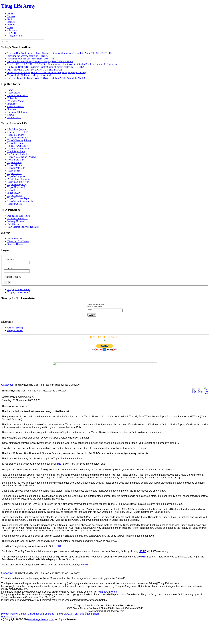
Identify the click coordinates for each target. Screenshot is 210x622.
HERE (60, 463)
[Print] (200, 392)
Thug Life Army (18, 6)
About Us (37, 613)
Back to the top (9, 616)
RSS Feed (79, 613)
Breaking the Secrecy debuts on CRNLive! (28, 56)
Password (8, 268)
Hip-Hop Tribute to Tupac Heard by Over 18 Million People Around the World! (46, 78)
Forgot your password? (18, 289)
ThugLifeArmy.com (106, 591)
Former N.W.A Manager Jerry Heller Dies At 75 (30, 58)
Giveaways (7, 385)
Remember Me (11, 276)
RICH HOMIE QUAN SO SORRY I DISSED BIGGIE (35, 69)
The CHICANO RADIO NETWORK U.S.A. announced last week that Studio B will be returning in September (62, 64)
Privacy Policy (9, 613)
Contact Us (25, 613)
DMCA (67, 613)
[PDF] (194, 392)
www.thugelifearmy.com (41, 619)
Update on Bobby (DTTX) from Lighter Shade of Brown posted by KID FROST (47, 67)
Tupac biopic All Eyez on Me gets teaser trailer (30, 75)
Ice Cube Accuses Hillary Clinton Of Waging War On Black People (40, 61)
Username (9, 259)
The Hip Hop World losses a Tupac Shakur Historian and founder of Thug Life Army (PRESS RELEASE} (59, 53)
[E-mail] (206, 393)
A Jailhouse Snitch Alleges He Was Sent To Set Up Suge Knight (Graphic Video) (46, 72)
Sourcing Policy (53, 613)
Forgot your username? (18, 292)
